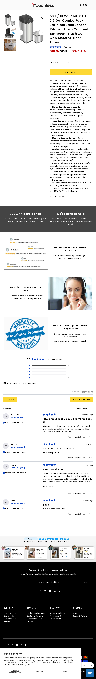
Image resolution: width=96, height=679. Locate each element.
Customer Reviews (35, 616)
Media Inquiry (55, 618)
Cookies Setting (82, 671)
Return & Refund (80, 616)
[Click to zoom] (42, 18)
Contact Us (9, 616)
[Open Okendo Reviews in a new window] (82, 391)
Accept (39, 672)
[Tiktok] (59, 591)
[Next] (42, 33)
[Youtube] (50, 591)
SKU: (51, 196)
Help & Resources (11, 613)
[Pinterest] (45, 591)
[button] (60, 47)
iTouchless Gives (57, 616)
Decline (64, 672)
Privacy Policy (26, 664)
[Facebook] (36, 591)
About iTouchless (57, 613)
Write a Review (84, 400)
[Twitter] (40, 591)
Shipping (76, 613)
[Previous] (20, 33)
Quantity (54, 63)
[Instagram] (55, 591)
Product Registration (36, 613)
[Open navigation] (7, 5)
